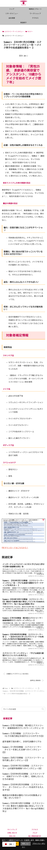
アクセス (35, 829)
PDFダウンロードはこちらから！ (15, 548)
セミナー (30, 31)
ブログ (34, 833)
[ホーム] (6, 688)
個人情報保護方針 (34, 836)
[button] (43, 709)
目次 (21, 56)
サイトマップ (12, 829)
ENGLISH (12, 836)
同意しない (25, 843)
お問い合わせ (12, 833)
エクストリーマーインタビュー (14, 31)
